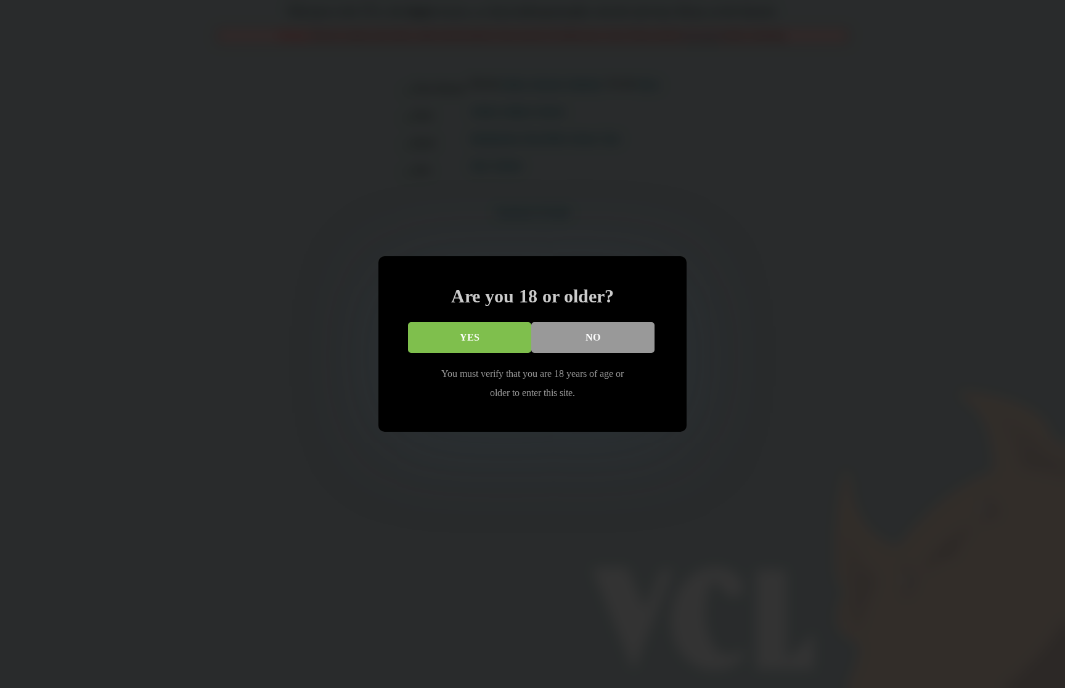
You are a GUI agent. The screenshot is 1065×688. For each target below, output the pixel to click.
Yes (469, 337)
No (593, 337)
